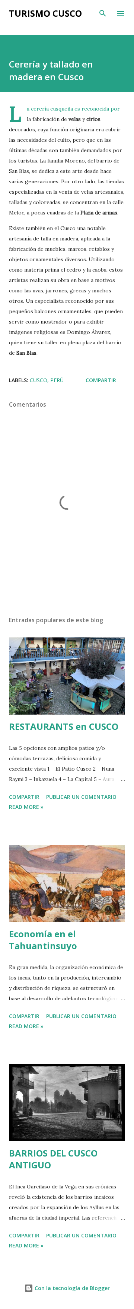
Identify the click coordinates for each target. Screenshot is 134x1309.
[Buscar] (102, 13)
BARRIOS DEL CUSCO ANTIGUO (53, 1159)
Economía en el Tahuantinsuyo (43, 940)
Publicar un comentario (81, 796)
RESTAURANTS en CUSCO (63, 726)
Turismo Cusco (45, 13)
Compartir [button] (101, 380)
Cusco (38, 380)
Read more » (26, 806)
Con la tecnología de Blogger (71, 1288)
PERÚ (57, 380)
